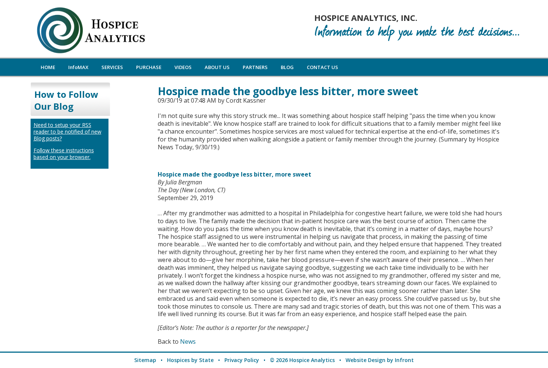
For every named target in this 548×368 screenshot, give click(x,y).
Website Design (365, 360)
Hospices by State (190, 360)
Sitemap (145, 360)
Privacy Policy (241, 360)
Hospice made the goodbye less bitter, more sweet (234, 174)
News (188, 341)
